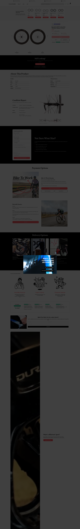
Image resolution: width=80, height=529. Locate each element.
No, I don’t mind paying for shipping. (48, 270)
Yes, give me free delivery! (49, 267)
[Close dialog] (55, 253)
